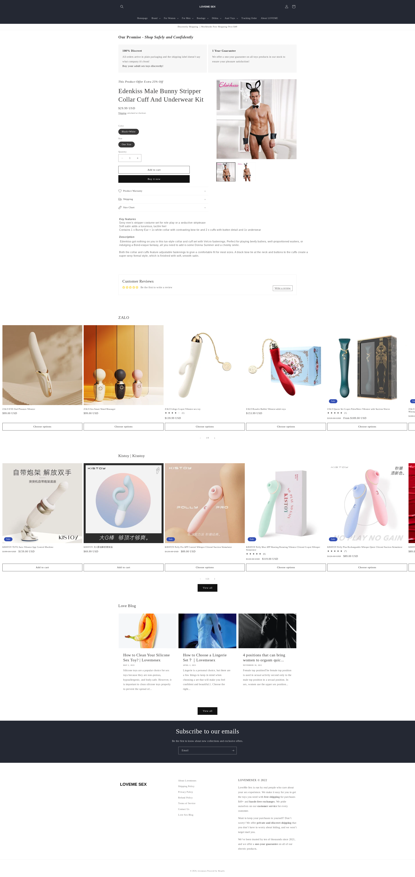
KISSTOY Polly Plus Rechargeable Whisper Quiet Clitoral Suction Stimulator (364, 547)
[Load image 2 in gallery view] (246, 172)
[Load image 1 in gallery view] (225, 172)
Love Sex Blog (185, 815)
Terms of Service (187, 803)
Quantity (122, 152)
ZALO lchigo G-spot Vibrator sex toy (183, 409)
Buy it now (154, 179)
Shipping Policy (186, 786)
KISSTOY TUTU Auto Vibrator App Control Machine (27, 547)
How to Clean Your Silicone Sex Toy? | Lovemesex (146, 657)
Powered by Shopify (216, 871)
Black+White (129, 131)
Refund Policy (185, 797)
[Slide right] (214, 438)
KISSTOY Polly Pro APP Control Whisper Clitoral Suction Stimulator (198, 547)
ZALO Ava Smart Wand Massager (99, 409)
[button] (121, 6)
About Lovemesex (187, 780)
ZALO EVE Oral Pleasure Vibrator (18, 409)
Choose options (42, 426)
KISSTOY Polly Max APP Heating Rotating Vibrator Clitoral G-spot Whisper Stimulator (283, 548)
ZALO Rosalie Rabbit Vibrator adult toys (266, 409)
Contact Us (183, 809)
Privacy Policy (185, 792)
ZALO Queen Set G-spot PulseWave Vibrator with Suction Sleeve (358, 409)
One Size (126, 144)
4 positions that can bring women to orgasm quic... (264, 657)
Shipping (122, 113)
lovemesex (202, 871)
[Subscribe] (233, 750)
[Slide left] (200, 438)
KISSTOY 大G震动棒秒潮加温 (98, 547)
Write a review (283, 288)
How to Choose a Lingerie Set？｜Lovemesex (205, 657)
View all (207, 588)
